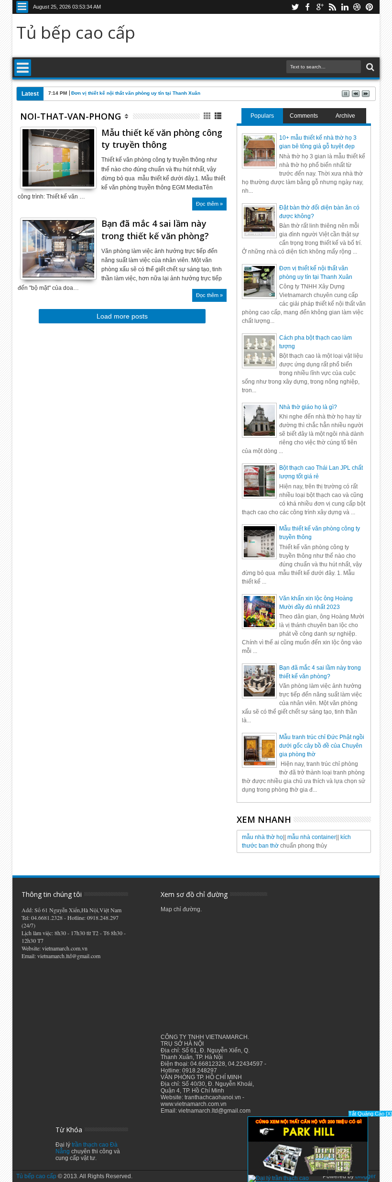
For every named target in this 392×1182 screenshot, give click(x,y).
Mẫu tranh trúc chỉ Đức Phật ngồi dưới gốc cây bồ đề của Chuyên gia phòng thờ (321, 746)
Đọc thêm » (209, 204)
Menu (22, 7)
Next (27, 179)
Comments (304, 115)
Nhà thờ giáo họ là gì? (308, 407)
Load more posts (122, 316)
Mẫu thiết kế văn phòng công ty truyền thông (161, 138)
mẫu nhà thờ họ (262, 837)
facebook (307, 7)
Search (369, 67)
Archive (345, 115)
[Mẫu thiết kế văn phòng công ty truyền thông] (58, 184)
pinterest (369, 7)
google (320, 7)
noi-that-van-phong (70, 116)
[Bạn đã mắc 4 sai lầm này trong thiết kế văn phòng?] (58, 275)
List (218, 116)
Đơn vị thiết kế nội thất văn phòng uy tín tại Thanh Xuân (135, 93)
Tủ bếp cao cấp (75, 32)
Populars (262, 115)
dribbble (357, 7)
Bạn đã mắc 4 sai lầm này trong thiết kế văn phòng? (155, 229)
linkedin (344, 7)
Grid (207, 116)
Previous (90, 179)
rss (332, 7)
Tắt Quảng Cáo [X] (370, 1113)
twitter (295, 7)
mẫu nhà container (311, 837)
